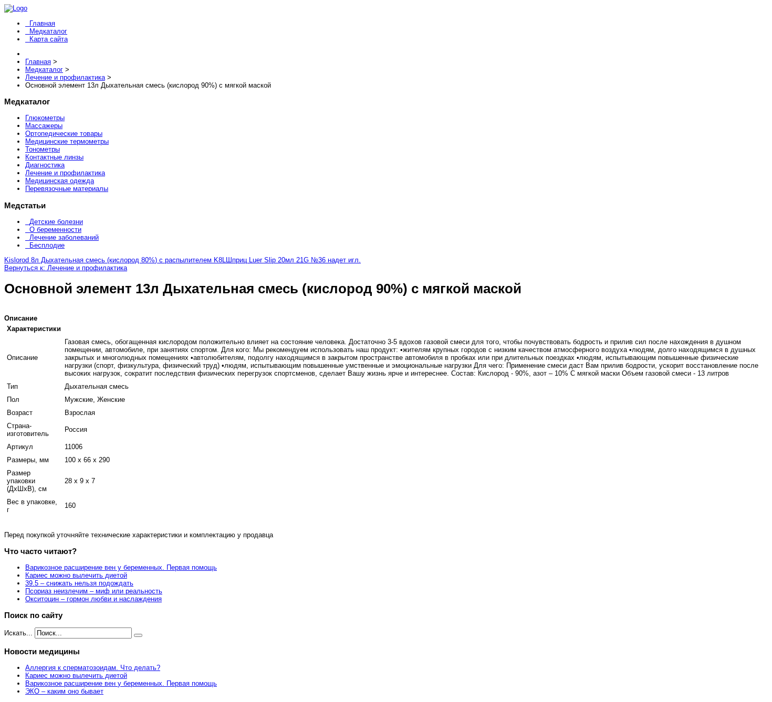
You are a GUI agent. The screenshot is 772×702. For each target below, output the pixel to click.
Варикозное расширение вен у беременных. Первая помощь (121, 567)
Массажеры (43, 126)
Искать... (18, 633)
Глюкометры (45, 118)
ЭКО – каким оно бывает (64, 691)
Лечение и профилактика (65, 173)
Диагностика (45, 165)
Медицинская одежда (59, 181)
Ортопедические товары (63, 133)
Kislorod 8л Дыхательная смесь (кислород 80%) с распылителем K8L (115, 260)
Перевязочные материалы (66, 189)
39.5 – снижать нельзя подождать (79, 583)
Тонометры (42, 149)
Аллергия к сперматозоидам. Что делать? (92, 668)
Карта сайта (48, 39)
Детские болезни (56, 222)
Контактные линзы (54, 157)
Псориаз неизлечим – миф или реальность (93, 591)
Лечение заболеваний (64, 237)
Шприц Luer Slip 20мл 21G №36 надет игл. (293, 260)
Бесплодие (47, 245)
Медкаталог (48, 31)
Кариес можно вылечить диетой (76, 575)
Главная (42, 23)
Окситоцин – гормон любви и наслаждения (93, 599)
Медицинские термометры (67, 141)
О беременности (55, 229)
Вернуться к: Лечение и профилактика (65, 268)
